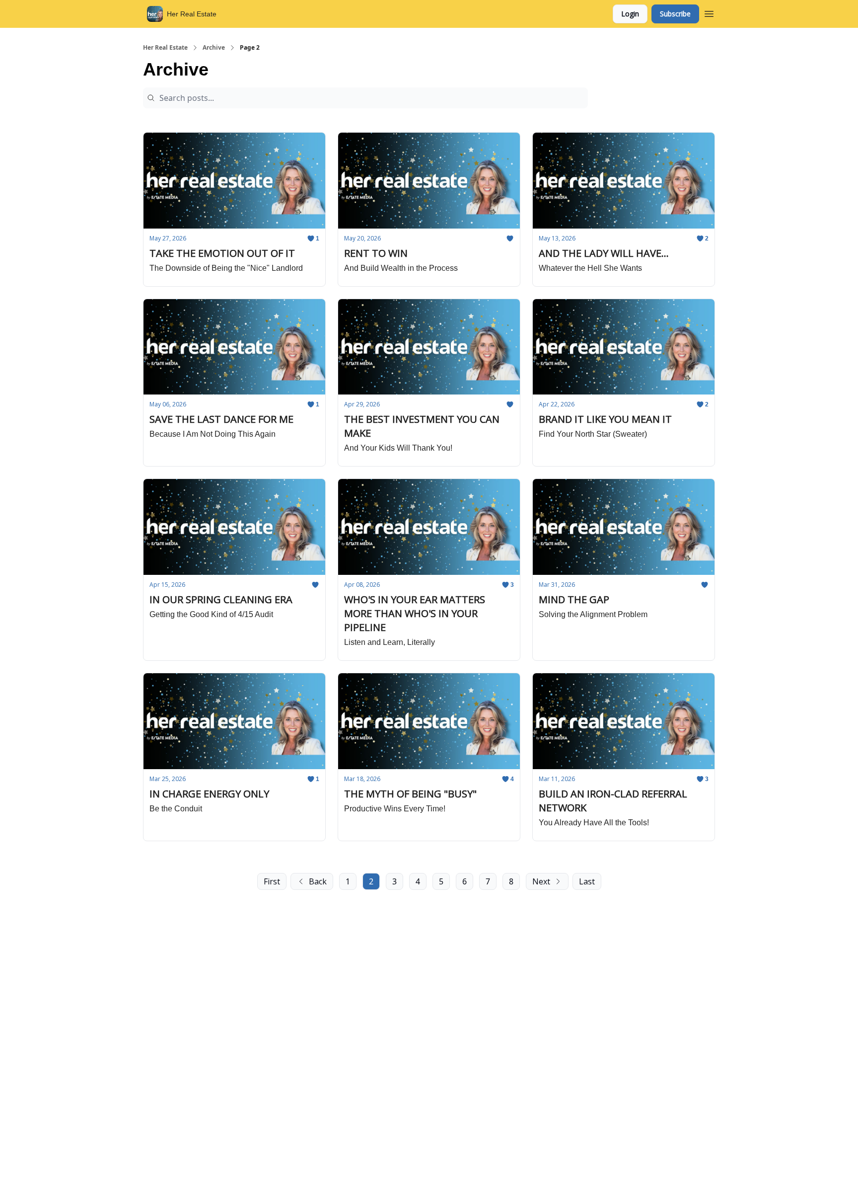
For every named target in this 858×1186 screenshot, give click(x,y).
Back (318, 881)
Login (630, 13)
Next (541, 881)
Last (587, 881)
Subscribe (675, 13)
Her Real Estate (165, 48)
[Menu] (709, 12)
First (272, 881)
